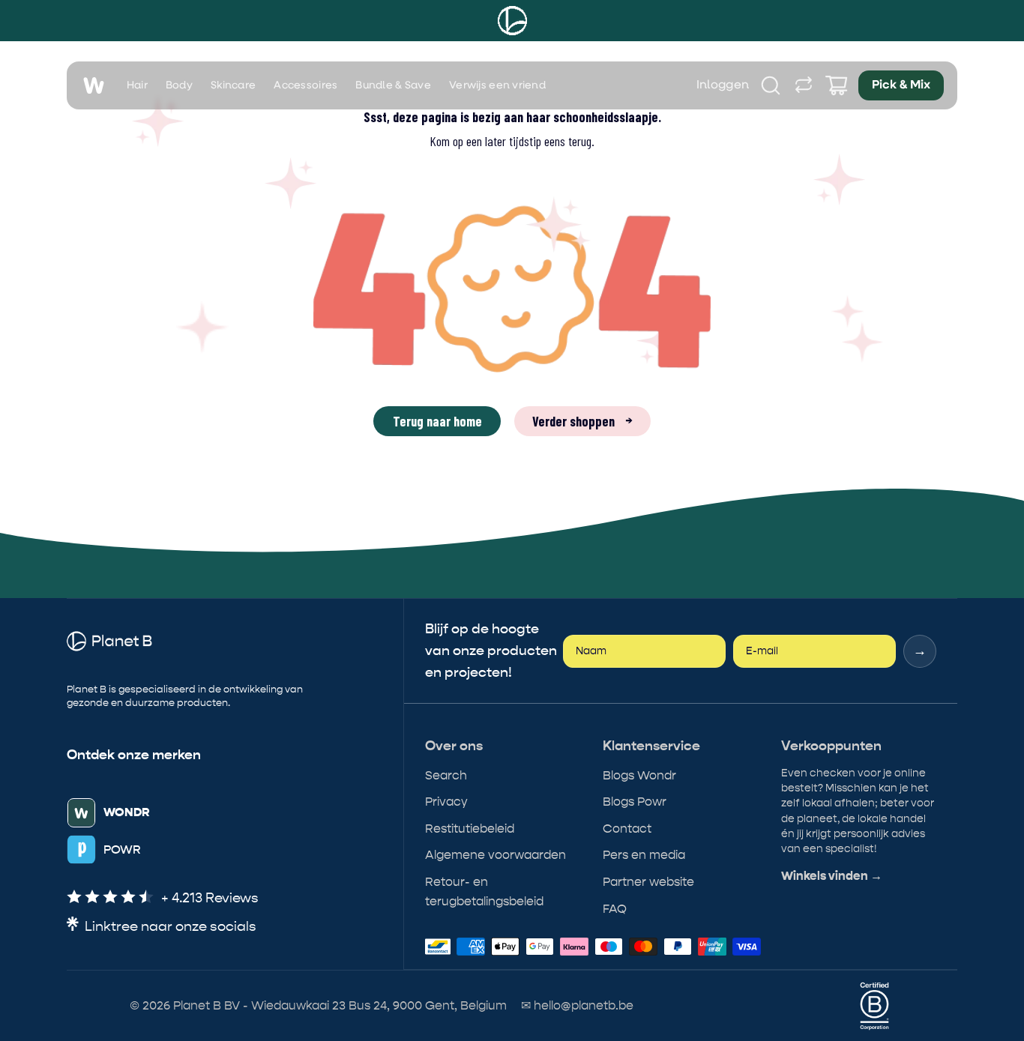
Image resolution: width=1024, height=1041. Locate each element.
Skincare (233, 85)
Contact (627, 828)
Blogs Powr (634, 801)
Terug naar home (437, 421)
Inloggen (723, 85)
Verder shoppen (582, 421)
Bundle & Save (393, 85)
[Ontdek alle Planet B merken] (803, 85)
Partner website (648, 882)
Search (446, 775)
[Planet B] (512, 20)
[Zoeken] (770, 85)
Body (179, 85)
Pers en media (644, 855)
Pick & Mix (901, 85)
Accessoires (305, 85)
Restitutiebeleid (469, 828)
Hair (137, 85)
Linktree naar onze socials (170, 927)
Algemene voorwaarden (495, 855)
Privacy (446, 801)
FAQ (615, 909)
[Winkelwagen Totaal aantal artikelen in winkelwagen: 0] (836, 85)
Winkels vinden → (831, 876)
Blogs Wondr (639, 775)
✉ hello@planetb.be (577, 1005)
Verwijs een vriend (497, 85)
